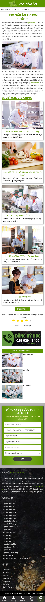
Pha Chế (34, 301)
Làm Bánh (22, 301)
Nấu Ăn (11, 301)
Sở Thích (34, 308)
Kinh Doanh (12, 308)
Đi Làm (24, 308)
